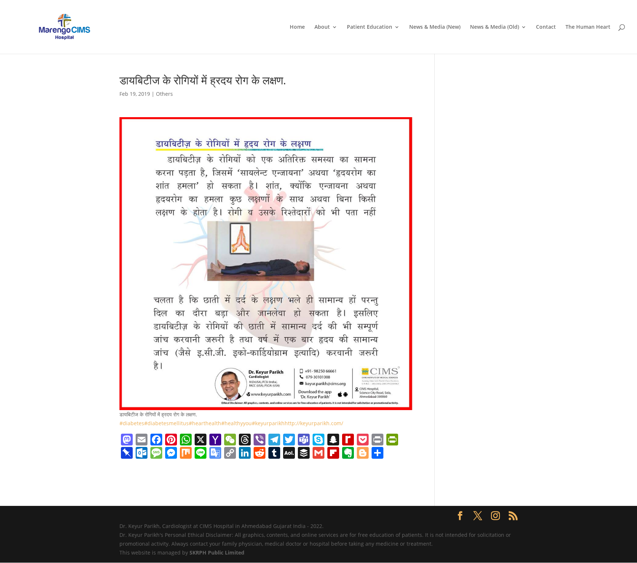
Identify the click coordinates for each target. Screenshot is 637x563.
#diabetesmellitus (166, 423)
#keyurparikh (268, 423)
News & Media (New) (434, 27)
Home (297, 27)
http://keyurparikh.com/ (314, 423)
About (322, 27)
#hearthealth (205, 423)
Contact (546, 27)
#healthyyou (236, 423)
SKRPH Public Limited (216, 552)
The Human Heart (587, 27)
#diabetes (131, 423)
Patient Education (369, 27)
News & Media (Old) (494, 27)
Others (164, 93)
